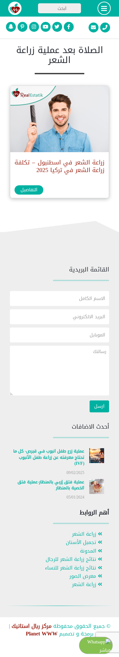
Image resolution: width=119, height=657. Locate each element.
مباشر (105, 650)
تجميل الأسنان (82, 542)
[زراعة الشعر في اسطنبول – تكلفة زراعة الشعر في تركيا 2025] (59, 120)
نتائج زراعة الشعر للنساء (71, 568)
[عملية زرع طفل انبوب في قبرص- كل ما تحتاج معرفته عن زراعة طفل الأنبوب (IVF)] (96, 457)
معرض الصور (83, 576)
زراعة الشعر (85, 534)
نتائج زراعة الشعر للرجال (72, 559)
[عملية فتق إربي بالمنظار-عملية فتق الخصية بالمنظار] (96, 488)
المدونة (89, 551)
